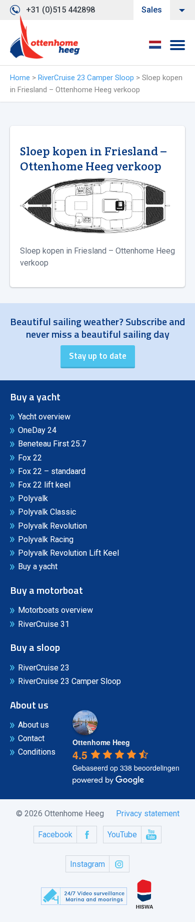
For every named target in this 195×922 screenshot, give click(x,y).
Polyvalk (33, 498)
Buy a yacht (38, 566)
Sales (152, 10)
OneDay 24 (37, 430)
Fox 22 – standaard (52, 471)
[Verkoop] (45, 37)
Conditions (37, 752)
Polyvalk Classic (47, 512)
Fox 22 (30, 458)
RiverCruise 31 (44, 624)
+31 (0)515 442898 (60, 10)
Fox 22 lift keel (44, 485)
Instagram (87, 864)
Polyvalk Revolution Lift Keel (68, 553)
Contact (31, 738)
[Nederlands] (155, 48)
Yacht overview (44, 416)
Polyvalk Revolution (52, 526)
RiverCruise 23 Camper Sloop (86, 77)
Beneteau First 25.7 (52, 443)
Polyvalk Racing (46, 539)
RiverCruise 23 (44, 667)
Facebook (55, 834)
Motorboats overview (55, 610)
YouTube (122, 834)
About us (33, 725)
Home (20, 77)
